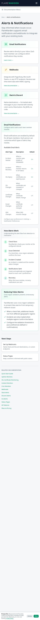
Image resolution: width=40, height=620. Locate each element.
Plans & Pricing (6, 408)
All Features (5, 405)
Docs (3, 17)
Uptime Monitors (7, 377)
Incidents (5, 399)
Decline (30, 616)
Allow (36, 616)
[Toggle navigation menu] (36, 3)
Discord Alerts (6, 396)
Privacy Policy (9, 618)
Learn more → (8, 60)
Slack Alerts (5, 392)
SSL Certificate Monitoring (10, 380)
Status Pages (6, 402)
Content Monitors (7, 383)
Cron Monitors (6, 386)
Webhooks (5, 389)
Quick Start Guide (7, 374)
